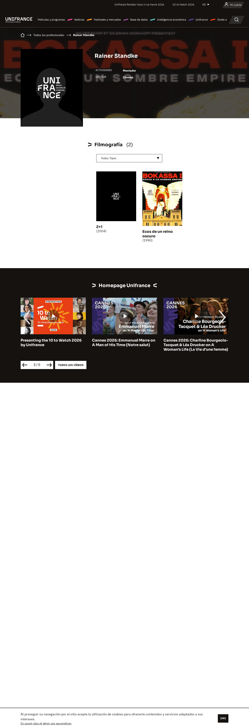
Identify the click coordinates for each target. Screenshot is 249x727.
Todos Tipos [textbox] (108, 158)
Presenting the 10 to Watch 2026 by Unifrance (51, 342)
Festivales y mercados (107, 19)
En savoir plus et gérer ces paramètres (46, 723)
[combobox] (129, 158)
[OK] (223, 718)
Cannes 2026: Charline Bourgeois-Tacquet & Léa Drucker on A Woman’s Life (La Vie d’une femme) (196, 345)
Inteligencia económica (171, 19)
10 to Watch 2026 (183, 4)
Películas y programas (51, 19)
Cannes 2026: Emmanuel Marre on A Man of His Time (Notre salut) (123, 342)
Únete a (222, 19)
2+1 (99, 227)
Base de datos (139, 19)
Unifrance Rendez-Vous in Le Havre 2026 (139, 4)
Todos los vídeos (70, 365)
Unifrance (202, 19)
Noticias (79, 19)
